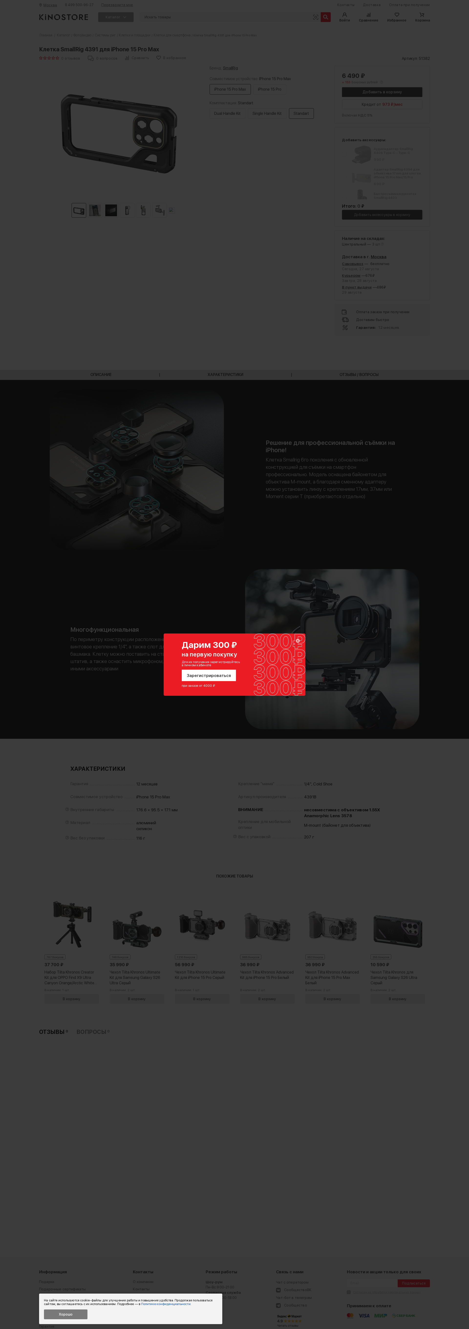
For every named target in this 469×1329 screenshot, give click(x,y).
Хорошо (66, 1314)
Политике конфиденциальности (166, 1304)
